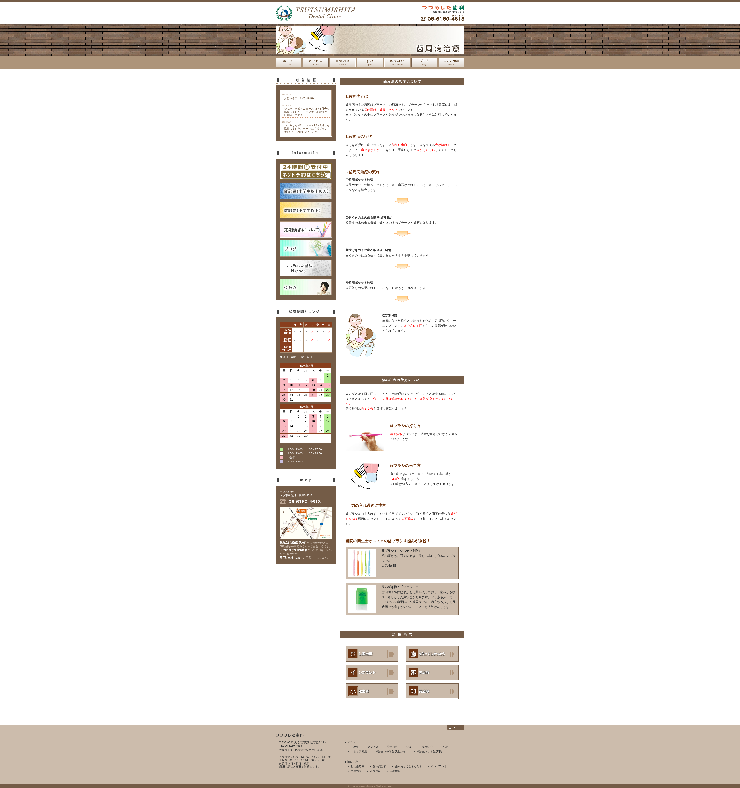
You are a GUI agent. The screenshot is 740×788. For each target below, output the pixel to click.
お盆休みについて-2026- (299, 98)
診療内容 (343, 62)
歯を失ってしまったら (432, 654)
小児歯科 (372, 691)
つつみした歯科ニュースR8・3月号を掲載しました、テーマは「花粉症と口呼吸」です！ (307, 112)
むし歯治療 (372, 654)
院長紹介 (397, 62)
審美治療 (432, 672)
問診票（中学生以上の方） (392, 751)
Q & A (370, 62)
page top (455, 727)
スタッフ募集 (451, 62)
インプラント (372, 672)
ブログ (424, 62)
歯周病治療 (379, 766)
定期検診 (432, 691)
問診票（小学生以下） (430, 751)
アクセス (316, 62)
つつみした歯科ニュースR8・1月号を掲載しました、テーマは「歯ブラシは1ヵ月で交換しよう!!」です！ (307, 128)
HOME (288, 62)
